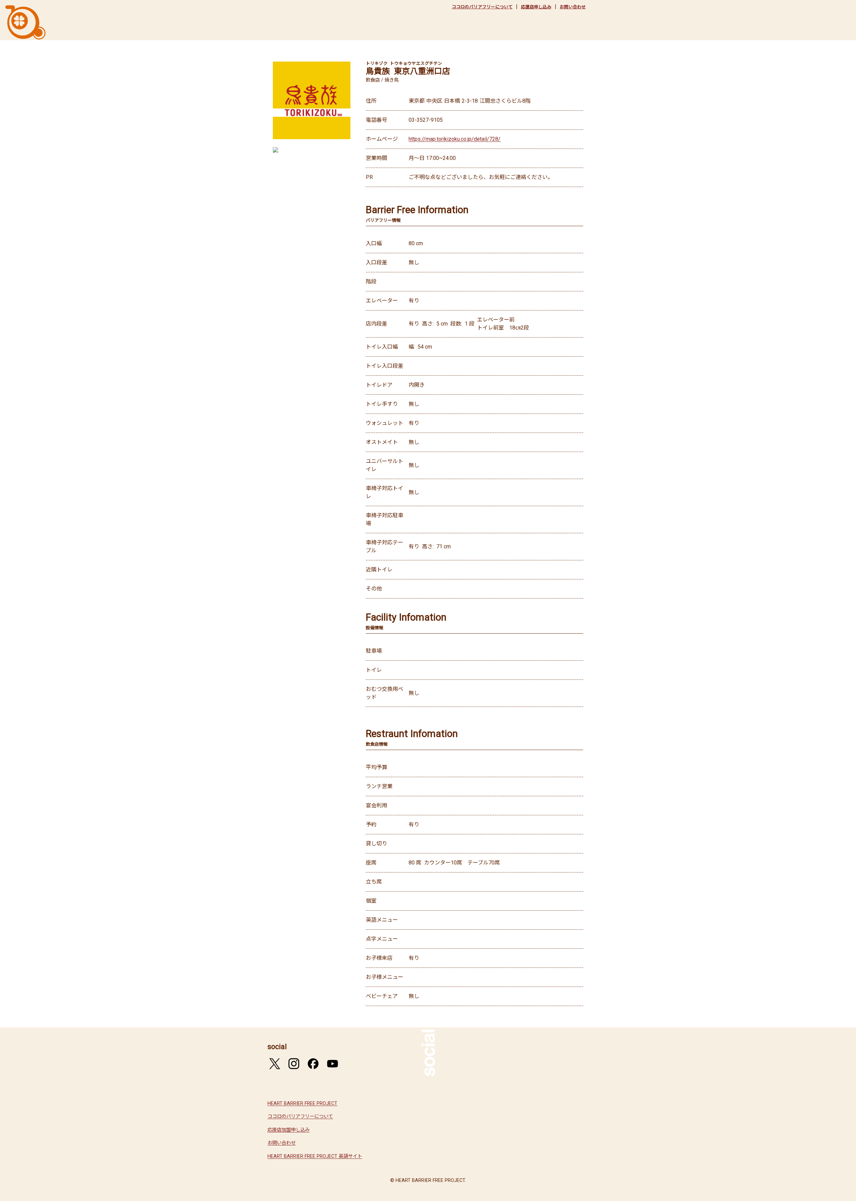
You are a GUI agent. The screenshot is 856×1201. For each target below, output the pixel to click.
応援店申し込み (536, 6)
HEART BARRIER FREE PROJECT (302, 1103)
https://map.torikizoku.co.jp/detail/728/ (455, 139)
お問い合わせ (573, 6)
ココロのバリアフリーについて (482, 6)
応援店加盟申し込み (289, 1130)
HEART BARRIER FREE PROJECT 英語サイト (315, 1156)
